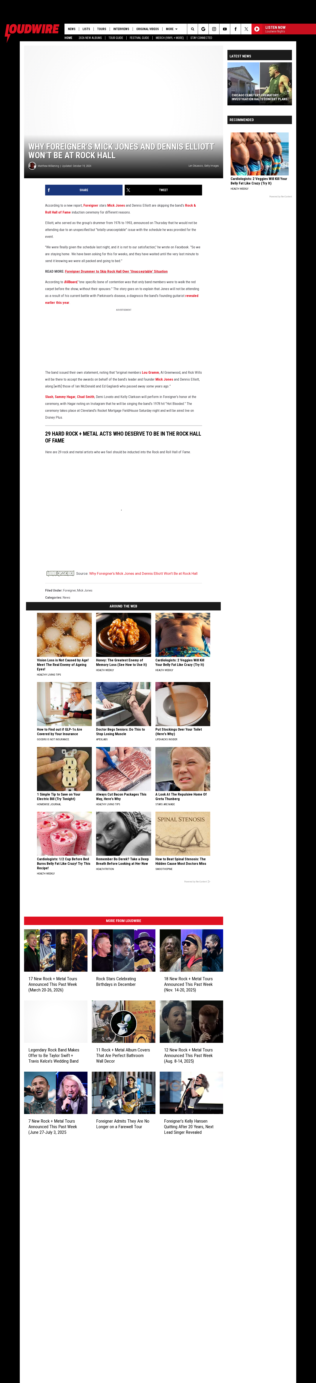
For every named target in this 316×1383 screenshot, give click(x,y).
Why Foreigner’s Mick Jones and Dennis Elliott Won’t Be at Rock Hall (143, 573)
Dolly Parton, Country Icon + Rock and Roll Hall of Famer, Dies (259, 97)
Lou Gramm (150, 372)
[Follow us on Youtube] (224, 29)
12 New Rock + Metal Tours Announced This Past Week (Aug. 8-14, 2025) (188, 1055)
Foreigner (90, 205)
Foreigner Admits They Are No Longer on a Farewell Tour (122, 1123)
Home (68, 38)
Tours (101, 29)
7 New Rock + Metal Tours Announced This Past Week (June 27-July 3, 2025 (52, 1126)
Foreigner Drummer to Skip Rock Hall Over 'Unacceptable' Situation (116, 271)
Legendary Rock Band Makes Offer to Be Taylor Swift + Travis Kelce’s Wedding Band (53, 1055)
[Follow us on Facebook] (235, 29)
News (71, 29)
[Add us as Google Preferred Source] (203, 29)
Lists (86, 29)
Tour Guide (116, 38)
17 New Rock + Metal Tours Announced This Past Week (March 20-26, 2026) (52, 984)
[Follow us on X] (246, 29)
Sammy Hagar (65, 397)
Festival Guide (139, 38)
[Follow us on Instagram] (214, 29)
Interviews (121, 29)
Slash (49, 397)
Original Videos (147, 29)
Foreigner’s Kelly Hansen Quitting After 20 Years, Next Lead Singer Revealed (188, 1126)
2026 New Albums (90, 38)
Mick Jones (116, 205)
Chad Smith (85, 397)
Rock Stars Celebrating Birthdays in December (116, 981)
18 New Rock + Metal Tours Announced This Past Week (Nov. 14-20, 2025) (188, 984)
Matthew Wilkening (48, 165)
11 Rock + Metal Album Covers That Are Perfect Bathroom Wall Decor (123, 1055)
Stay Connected (201, 38)
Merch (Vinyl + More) (170, 38)
